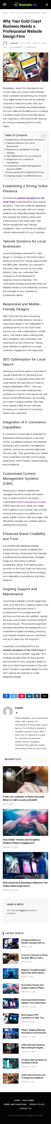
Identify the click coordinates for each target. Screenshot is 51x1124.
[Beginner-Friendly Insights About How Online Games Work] (11, 973)
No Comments (17, 47)
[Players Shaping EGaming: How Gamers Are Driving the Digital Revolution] (11, 1033)
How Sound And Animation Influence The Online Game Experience (33, 1003)
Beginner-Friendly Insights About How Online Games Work (33, 973)
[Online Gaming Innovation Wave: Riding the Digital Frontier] (11, 1048)
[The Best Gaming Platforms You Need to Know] (11, 1063)
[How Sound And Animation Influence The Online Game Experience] (25, 865)
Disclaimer (28, 1100)
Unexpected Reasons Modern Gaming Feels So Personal (33, 943)
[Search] (46, 4)
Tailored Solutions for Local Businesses (21, 144)
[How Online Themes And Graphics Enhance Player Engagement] (25, 822)
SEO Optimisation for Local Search (24, 156)
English (14, 43)
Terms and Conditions (15, 1104)
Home (5, 13)
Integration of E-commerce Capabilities (20, 161)
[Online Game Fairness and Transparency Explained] (11, 1078)
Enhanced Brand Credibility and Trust (25, 172)
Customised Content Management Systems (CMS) (24, 167)
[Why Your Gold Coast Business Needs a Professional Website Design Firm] (25, 67)
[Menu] (5, 4)
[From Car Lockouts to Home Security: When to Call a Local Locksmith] (25, 779)
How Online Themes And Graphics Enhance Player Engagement (32, 988)
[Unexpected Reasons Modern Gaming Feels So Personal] (11, 943)
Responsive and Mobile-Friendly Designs (23, 151)
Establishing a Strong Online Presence (25, 139)
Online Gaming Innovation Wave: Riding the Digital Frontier (33, 1048)
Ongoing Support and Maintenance (24, 176)
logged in (23, 910)
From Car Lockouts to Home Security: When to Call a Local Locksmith (34, 958)
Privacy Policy (37, 1104)
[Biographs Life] (25, 4)
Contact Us (25, 1109)
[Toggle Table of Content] (42, 135)
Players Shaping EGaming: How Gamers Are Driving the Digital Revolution (34, 1033)
